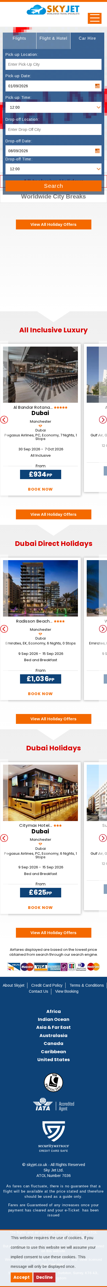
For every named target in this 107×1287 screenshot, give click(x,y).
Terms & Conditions (86, 985)
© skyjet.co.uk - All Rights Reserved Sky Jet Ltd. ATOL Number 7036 (53, 1169)
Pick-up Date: (18, 76)
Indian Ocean (53, 1019)
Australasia (53, 1035)
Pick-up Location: (21, 54)
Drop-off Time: (19, 159)
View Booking (66, 991)
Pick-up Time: (18, 97)
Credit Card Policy (47, 985)
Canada (53, 1043)
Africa (53, 1011)
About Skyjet (13, 985)
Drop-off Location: (22, 119)
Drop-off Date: (18, 141)
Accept (21, 1277)
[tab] (19, 41)
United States (53, 1059)
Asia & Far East (53, 1027)
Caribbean (53, 1052)
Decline (44, 1277)
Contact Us (38, 991)
